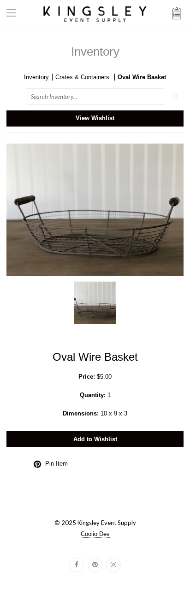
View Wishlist (95, 118)
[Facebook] (76, 565)
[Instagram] (113, 565)
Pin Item (56, 463)
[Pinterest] (95, 565)
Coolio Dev (95, 534)
